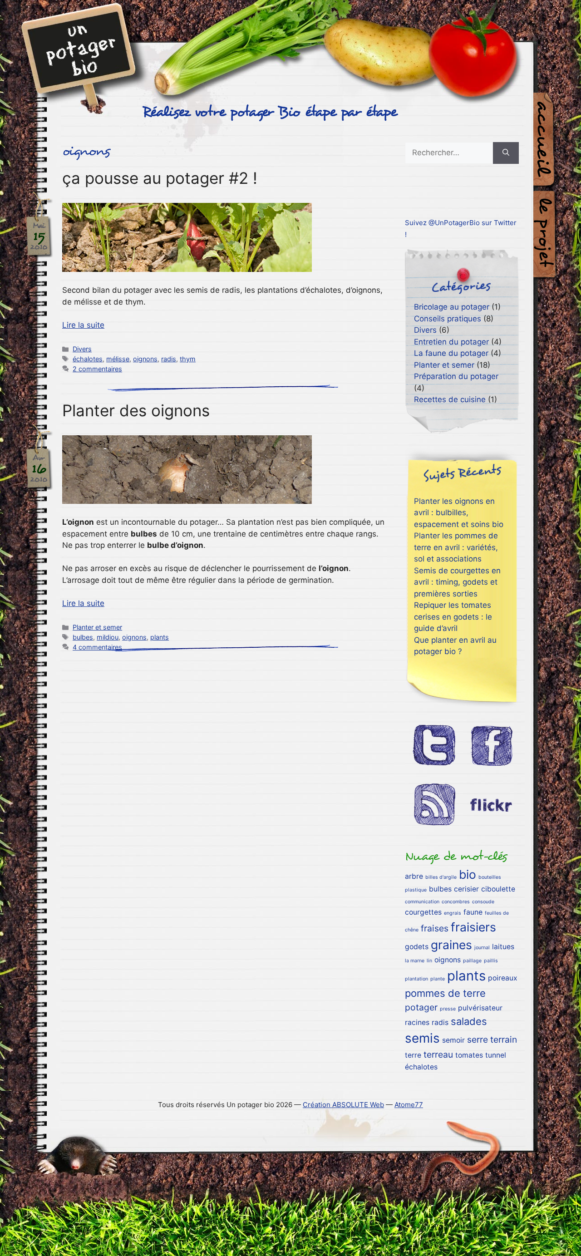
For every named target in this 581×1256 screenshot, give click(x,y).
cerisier (466, 889)
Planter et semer (97, 627)
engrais (452, 913)
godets (416, 946)
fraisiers (473, 927)
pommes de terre (445, 993)
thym (188, 359)
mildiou (107, 637)
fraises (434, 928)
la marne (414, 961)
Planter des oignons (136, 410)
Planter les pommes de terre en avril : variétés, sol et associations (456, 547)
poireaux (502, 978)
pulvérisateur (480, 1008)
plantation (416, 979)
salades (469, 1021)
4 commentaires (97, 647)
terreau (438, 1054)
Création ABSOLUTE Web (343, 1104)
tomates (469, 1055)
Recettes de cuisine (450, 399)
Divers (82, 349)
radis (168, 359)
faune (473, 912)
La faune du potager (451, 353)
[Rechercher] (506, 153)
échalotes (88, 359)
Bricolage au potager (451, 306)
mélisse (117, 359)
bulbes (83, 637)
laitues (503, 946)
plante (437, 979)
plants (159, 637)
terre (413, 1055)
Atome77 (408, 1104)
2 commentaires (97, 369)
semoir (453, 1040)
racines (417, 1022)
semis (422, 1038)
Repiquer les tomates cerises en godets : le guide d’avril (453, 617)
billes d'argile (441, 877)
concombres (456, 902)
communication (422, 902)
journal (482, 948)
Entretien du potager (451, 341)
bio (467, 874)
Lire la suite (83, 325)
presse (448, 1009)
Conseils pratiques (447, 318)
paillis (491, 961)
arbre (414, 876)
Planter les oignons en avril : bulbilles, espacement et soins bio (458, 513)
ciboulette (498, 889)
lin (429, 961)
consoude (483, 902)
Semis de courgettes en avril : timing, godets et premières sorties (457, 582)
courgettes (423, 912)
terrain (503, 1039)
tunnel (495, 1055)
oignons (145, 359)
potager (421, 1007)
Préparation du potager (456, 376)
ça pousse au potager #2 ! (159, 177)
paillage (472, 961)
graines (451, 944)
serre (477, 1039)
